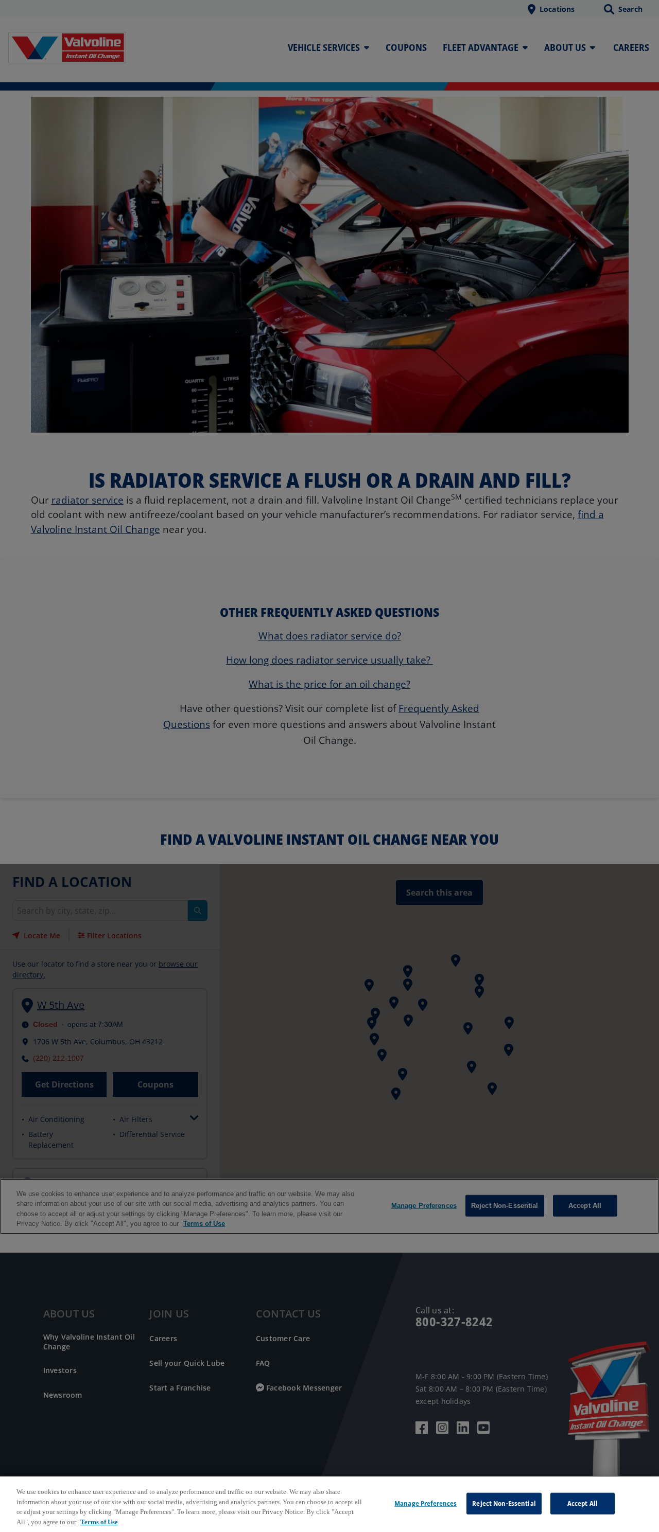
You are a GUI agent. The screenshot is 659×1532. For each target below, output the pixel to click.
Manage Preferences (425, 1503)
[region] (329, 1504)
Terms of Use (99, 1521)
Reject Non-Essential (504, 1503)
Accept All (582, 1503)
